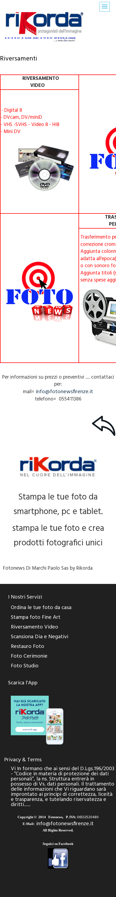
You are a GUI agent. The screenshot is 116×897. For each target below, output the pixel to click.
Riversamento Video (34, 627)
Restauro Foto (27, 646)
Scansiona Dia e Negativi (39, 637)
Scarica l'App (22, 683)
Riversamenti (18, 59)
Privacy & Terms (23, 760)
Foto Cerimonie (29, 656)
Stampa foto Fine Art (35, 617)
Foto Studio (25, 666)
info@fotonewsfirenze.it (64, 392)
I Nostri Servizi (25, 597)
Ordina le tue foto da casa (41, 607)
